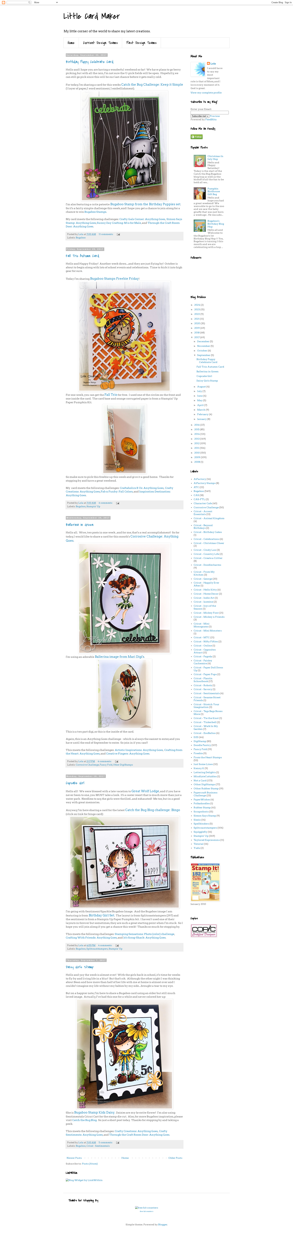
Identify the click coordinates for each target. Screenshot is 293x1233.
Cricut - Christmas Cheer (209, 543)
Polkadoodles (202, 803)
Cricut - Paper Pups (205, 674)
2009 (197, 457)
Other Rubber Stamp (206, 788)
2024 (197, 304)
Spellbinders (201, 823)
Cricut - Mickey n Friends (209, 616)
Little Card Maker (91, 16)
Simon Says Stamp (205, 815)
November (204, 346)
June (200, 395)
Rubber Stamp (202, 807)
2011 (197, 448)
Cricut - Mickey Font (206, 612)
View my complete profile (206, 92)
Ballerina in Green (80, 524)
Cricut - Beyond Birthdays (203, 526)
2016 (197, 424)
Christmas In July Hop (215, 157)
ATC (196, 487)
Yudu (197, 848)
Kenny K (199, 768)
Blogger (162, 1224)
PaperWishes (202, 799)
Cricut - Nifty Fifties (206, 641)
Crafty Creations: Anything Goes (136, 1131)
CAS (196, 495)
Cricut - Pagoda (203, 656)
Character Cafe (203, 503)
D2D (196, 737)
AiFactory (200, 479)
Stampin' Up (93, 506)
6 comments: (106, 503)
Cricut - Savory (203, 689)
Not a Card (200, 780)
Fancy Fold (106, 764)
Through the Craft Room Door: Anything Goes (139, 1134)
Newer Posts (74, 1158)
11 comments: (106, 234)
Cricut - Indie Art (204, 597)
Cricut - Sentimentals (98, 1146)
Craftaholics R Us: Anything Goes (142, 488)
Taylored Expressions (207, 840)
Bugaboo (81, 237)
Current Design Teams (100, 43)
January (202, 419)
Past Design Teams (141, 43)
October (202, 350)
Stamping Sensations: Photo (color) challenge (144, 934)
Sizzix (197, 819)
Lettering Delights (205, 772)
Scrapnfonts (201, 811)
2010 (197, 452)
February (203, 414)
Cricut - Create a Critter (208, 558)
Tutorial (198, 844)
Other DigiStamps (123, 764)
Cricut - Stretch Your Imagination (206, 706)
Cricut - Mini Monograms (201, 625)
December (203, 341)
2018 (197, 332)
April (200, 405)
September (204, 355)
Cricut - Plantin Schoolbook (203, 680)
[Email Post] (118, 234)
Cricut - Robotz (203, 685)
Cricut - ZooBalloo (205, 733)
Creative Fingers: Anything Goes (127, 753)
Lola (213, 63)
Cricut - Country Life (206, 554)
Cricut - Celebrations (206, 539)
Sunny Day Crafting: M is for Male (119, 222)
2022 (197, 314)
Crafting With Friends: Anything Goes (91, 937)
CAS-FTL (199, 499)
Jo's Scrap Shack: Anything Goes (144, 937)
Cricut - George (203, 578)
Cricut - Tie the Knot (206, 718)
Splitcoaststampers (97, 949)
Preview (215, 116)
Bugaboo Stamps (95, 211)
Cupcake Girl (75, 783)
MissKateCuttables (205, 776)
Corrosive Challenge (87, 764)
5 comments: (106, 1142)
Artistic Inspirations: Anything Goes (139, 750)
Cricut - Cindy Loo (205, 550)
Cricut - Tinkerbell (205, 722)
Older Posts (175, 1158)
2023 (197, 309)
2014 (197, 434)
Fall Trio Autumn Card (82, 256)
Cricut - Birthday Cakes (208, 532)
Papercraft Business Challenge (205, 794)
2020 (197, 323)
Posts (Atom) (90, 1163)
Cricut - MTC (202, 637)
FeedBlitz (211, 119)
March (201, 409)
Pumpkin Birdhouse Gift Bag (214, 191)
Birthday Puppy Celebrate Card (89, 62)
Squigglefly (200, 831)
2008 (197, 462)
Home (71, 43)
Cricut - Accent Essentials (203, 513)
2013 (197, 438)
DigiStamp (200, 741)
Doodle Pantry (202, 745)
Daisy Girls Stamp (80, 967)
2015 (197, 429)
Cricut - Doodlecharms (207, 564)
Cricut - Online (203, 645)
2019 (197, 328)
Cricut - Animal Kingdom (209, 518)
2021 (197, 318)
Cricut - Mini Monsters (208, 630)
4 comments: (105, 761)
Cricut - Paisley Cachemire (203, 662)
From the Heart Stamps (208, 757)
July (199, 391)
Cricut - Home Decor (206, 593)
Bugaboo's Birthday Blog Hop (216, 224)
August (201, 386)
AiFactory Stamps (205, 483)
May (200, 400)
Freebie (198, 753)
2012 (197, 443)
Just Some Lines (203, 764)
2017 (197, 337)
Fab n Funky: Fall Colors (117, 491)
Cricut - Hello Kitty (205, 589)
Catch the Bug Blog (84, 1120)
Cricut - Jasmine (203, 601)
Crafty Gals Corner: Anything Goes (142, 219)
